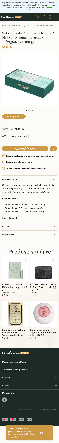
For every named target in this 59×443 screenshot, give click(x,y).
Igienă (26, 25)
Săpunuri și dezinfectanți (42, 25)
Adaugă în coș (25, 148)
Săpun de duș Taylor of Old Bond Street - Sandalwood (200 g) (14, 332)
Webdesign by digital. (47, 409)
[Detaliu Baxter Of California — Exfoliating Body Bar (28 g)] (15, 268)
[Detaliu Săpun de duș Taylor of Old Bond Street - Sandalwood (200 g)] (15, 313)
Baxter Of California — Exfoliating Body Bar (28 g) (15, 287)
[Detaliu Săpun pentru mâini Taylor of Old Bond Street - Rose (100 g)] (43, 313)
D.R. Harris (7, 47)
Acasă (4, 25)
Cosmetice (15, 25)
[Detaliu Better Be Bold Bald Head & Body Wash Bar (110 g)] (43, 268)
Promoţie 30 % (14, 116)
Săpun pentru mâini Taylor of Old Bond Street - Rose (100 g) (43, 332)
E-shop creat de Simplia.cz (26, 409)
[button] (26, 110)
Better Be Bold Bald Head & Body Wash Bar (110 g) (43, 286)
